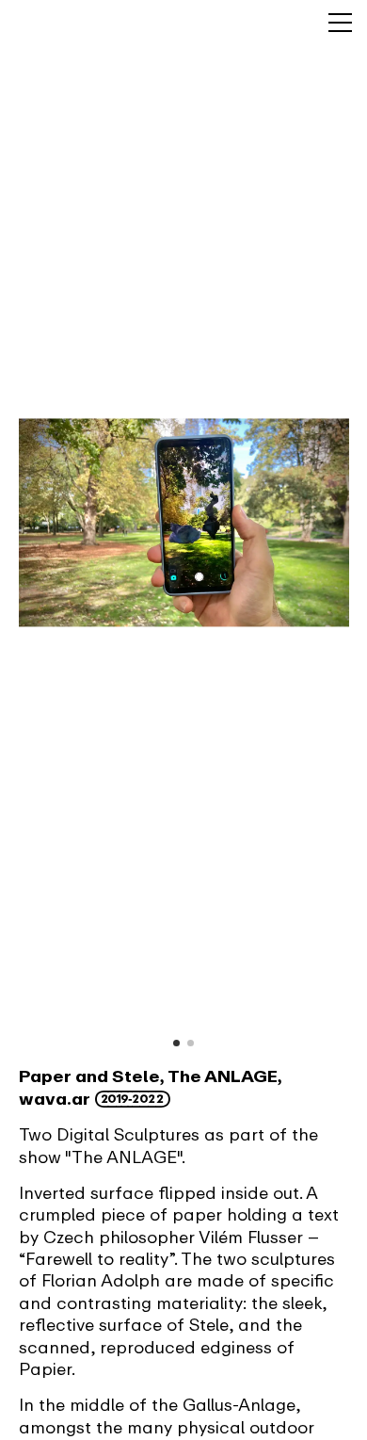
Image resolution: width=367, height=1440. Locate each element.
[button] (176, 1043)
